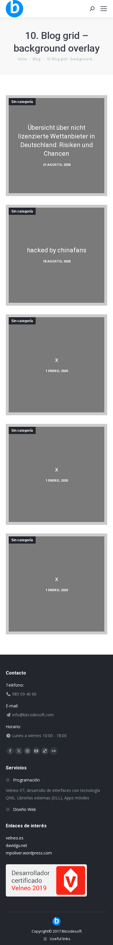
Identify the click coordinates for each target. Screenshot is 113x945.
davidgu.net (16, 845)
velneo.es (14, 838)
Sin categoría (22, 102)
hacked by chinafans (56, 250)
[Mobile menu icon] (103, 8)
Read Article (54, 158)
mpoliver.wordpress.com (29, 853)
